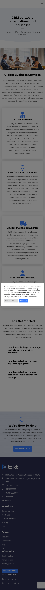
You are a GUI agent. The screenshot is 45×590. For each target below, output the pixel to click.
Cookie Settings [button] (10, 301)
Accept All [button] (23, 301)
